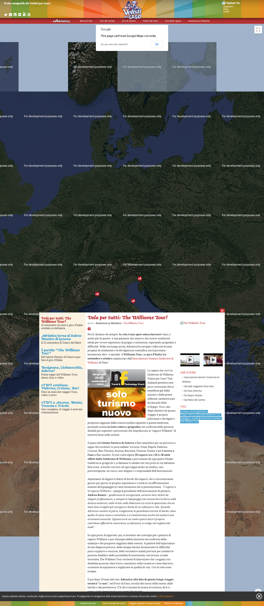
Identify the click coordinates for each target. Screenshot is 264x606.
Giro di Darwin (129, 21)
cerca (225, 9)
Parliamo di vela (88, 603)
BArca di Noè (86, 21)
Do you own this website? (114, 44)
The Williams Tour (133, 323)
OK (156, 44)
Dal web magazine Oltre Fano (199, 386)
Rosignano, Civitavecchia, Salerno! (62, 369)
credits (226, 12)
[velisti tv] (231, 4)
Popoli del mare (150, 21)
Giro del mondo (107, 21)
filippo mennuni (189, 415)
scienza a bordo (189, 411)
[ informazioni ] (166, 596)
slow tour (216, 415)
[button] (133, 302)
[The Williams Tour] (192, 323)
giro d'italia (193, 418)
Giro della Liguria (173, 21)
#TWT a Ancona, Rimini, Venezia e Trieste (62, 404)
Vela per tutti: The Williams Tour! (56, 320)
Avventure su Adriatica (199, 21)
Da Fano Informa (193, 391)
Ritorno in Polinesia (174, 603)
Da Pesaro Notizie (193, 395)
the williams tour (189, 422)
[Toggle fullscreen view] (258, 29)
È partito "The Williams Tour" (60, 351)
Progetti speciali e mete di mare (144, 603)
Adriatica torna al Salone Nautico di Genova (61, 337)
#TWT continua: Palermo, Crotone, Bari (60, 386)
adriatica (202, 411)
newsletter (228, 7)
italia (183, 418)
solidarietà (204, 415)
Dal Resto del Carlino (194, 400)
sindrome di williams (210, 418)
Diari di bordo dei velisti (114, 603)
